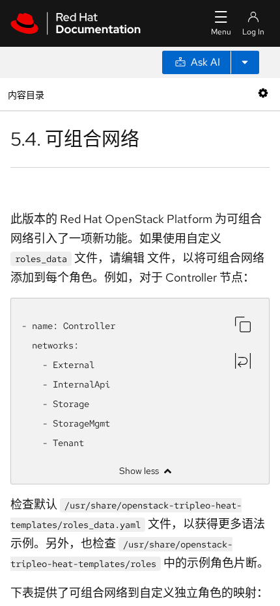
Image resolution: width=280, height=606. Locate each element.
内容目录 (25, 94)
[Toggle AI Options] (245, 62)
